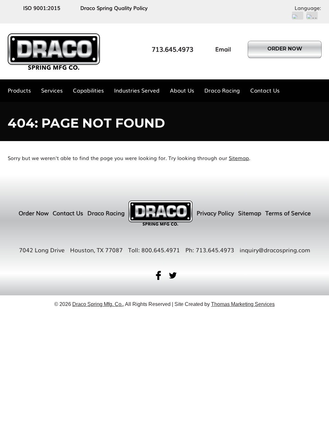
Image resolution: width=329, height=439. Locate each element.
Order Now (34, 213)
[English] (297, 16)
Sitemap (239, 158)
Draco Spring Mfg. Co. (97, 304)
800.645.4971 (160, 250)
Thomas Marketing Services (243, 304)
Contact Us (68, 213)
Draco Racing (106, 213)
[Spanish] (312, 16)
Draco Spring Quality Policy (113, 8)
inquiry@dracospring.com (275, 250)
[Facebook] (158, 275)
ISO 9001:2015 (41, 8)
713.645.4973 (215, 250)
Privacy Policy (215, 213)
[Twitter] (173, 275)
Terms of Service (288, 213)
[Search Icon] (318, 90)
